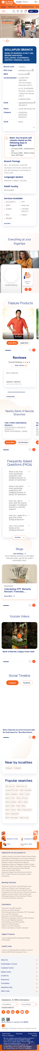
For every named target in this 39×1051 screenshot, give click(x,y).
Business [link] (25, 2)
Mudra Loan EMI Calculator (11, 926)
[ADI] (3, 838)
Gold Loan (5, 888)
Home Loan (16, 886)
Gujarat (26, 858)
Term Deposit (6, 890)
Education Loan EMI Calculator (12, 916)
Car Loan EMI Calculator (10, 914)
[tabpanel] (19, 28)
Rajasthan (5, 866)
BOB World (11, 952)
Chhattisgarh (15, 858)
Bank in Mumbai (25, 790)
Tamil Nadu (18, 866)
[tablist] (19, 901)
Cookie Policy (6, 1033)
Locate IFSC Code (12, 790)
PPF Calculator (29, 912)
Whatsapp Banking (8, 896)
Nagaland (20, 864)
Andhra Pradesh (7, 856)
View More (18, 537)
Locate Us (29, 950)
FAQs (23, 950)
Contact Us (5, 950)
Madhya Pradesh (7, 862)
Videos (4, 952)
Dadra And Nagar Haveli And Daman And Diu (17, 872)
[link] (17, 11)
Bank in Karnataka (12, 817)
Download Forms (21, 952)
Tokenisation (6, 940)
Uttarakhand (16, 868)
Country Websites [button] (26, 1004)
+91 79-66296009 (26, 88)
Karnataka (26, 860)
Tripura (33, 866)
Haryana (32, 858)
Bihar (34, 856)
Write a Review (19, 365)
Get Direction (23, 442)
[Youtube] (22, 1012)
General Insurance (30, 892)
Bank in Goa (24, 817)
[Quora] (27, 1012)
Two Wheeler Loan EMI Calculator (13, 922)
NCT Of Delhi (6, 874)
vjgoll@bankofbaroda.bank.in (26, 104)
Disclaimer (19, 1033)
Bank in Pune (10, 798)
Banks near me (22, 786)
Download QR (11, 396)
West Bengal (25, 868)
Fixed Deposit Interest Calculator (13, 912)
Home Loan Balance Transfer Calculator (15, 928)
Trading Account (7, 892)
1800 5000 (23, 80)
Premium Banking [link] (28, 7)
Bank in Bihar (21, 806)
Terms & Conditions (8, 1035)
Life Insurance (18, 892)
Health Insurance (7, 894)
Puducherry (6, 876)
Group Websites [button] (7, 1004)
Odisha (26, 864)
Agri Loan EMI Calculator (26, 918)
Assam (29, 856)
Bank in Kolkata (11, 802)
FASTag (28, 896)
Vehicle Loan (14, 888)
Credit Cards (27, 894)
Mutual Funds (27, 890)
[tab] (19, 853)
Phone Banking (20, 896)
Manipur (26, 862)
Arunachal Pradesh (20, 856)
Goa (21, 858)
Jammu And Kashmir (18, 874)
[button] (14, 11)
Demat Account (17, 890)
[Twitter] (17, 1012)
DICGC (26, 1022)
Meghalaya (5, 864)
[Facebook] (3, 1012)
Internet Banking (7, 938)
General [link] (3, 7)
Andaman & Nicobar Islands (11, 870)
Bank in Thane (24, 794)
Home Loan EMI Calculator (11, 910)
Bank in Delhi (10, 806)
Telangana (26, 866)
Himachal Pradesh (8, 860)
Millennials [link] (11, 7)
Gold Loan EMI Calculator (10, 924)
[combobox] (35, 833)
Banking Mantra (15, 950)
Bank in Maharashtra (24, 810)
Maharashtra (18, 862)
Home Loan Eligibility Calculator (12, 920)
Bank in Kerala (10, 810)
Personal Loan (7, 886)
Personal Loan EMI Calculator (12, 908)
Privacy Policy (32, 1033)
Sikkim (12, 866)
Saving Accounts (24, 888)
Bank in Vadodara (11, 794)
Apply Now (24, 343)
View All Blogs (18, 553)
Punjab (32, 864)
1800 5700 (24, 78)
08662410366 (25, 99)
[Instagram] (8, 1012)
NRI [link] (18, 7)
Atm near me (10, 786)
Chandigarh (6, 858)
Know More (12, 343)
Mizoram (13, 864)
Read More (7, 223)
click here (25, 1043)
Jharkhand (18, 860)
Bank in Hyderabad (12, 814)
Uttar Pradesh (6, 868)
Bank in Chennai (22, 798)
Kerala (33, 860)
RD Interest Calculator (9, 918)
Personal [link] (18, 2)
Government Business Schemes (12, 898)
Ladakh (28, 874)
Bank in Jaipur (23, 802)
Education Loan (26, 886)
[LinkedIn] (13, 1012)
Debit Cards (18, 894)
